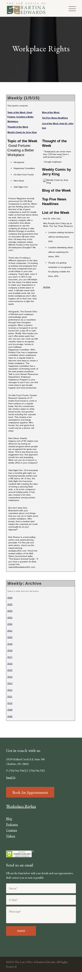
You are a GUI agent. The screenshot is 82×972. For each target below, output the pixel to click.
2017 (9, 657)
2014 (9, 677)
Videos (10, 836)
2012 (9, 690)
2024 (9, 611)
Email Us (10, 777)
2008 (9, 716)
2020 (9, 637)
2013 (9, 683)
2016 (9, 663)
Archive (46, 287)
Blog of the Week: (51, 112)
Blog (9, 818)
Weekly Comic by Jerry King (22, 132)
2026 (9, 597)
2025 (9, 604)
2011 (9, 696)
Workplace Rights (21, 806)
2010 (9, 703)
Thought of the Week (17, 127)
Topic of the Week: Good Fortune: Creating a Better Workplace (20, 117)
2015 (9, 670)
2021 (9, 631)
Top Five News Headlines (55, 118)
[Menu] (70, 8)
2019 (9, 644)
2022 (9, 624)
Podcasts (12, 824)
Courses (11, 830)
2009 (9, 710)
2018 (9, 650)
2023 (9, 617)
